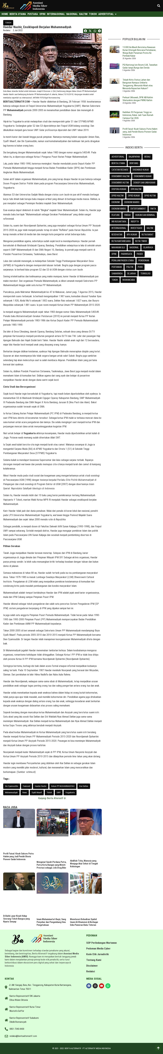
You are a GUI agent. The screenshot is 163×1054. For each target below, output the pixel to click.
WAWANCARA (128, 280)
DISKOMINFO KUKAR (143, 176)
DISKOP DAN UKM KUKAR (144, 182)
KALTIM (150, 228)
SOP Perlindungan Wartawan (101, 942)
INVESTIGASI (136, 228)
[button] (158, 5)
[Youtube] (101, 985)
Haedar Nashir (40, 786)
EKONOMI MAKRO (131, 202)
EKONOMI (116, 202)
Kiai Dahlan (83, 786)
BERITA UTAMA (118, 163)
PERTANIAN (117, 267)
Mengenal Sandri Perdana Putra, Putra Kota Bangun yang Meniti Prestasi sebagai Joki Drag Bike (51, 865)
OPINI (114, 254)
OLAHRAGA (148, 247)
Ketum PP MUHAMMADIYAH (62, 786)
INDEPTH (135, 221)
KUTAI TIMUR (141, 241)
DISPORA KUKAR (119, 189)
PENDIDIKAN (143, 260)
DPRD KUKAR (134, 195)
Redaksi (90, 971)
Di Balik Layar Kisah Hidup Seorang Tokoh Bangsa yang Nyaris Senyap (16, 919)
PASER (140, 254)
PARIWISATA (126, 254)
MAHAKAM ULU (118, 247)
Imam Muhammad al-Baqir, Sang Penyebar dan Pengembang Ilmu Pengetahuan (51, 922)
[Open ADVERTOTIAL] (115, 14)
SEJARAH (131, 273)
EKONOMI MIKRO (119, 208)
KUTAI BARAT (147, 234)
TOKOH (8, 22)
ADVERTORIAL (118, 156)
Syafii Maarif (37, 792)
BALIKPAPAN (134, 156)
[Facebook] (88, 985)
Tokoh (49, 792)
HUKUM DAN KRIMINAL (145, 215)
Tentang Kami (93, 960)
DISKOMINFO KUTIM (120, 182)
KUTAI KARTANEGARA (121, 241)
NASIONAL (134, 247)
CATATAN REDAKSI (120, 169)
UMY (59, 792)
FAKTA (153, 208)
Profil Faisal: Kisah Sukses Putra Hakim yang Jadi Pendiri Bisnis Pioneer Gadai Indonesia (18, 856)
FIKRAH (127, 215)
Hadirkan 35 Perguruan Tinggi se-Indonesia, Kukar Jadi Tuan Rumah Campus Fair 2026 (138, 115)
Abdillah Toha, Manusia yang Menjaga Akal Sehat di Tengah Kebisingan (84, 863)
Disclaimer (92, 965)
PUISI (140, 267)
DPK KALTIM (136, 189)
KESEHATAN (117, 234)
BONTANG (134, 163)
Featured (26, 786)
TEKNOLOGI (145, 273)
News (24, 792)
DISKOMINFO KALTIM (120, 176)
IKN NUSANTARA (119, 221)
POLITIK (129, 267)
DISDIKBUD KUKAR (141, 169)
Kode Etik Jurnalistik (97, 954)
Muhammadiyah (11, 792)
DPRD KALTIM (118, 195)
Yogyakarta (70, 792)
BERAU (147, 156)
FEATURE (116, 215)
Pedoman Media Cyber (98, 948)
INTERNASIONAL (119, 228)
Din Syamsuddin (11, 786)
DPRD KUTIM (150, 195)
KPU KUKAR (132, 234)
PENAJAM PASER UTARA (123, 260)
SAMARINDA (117, 273)
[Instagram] (95, 985)
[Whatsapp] (107, 985)
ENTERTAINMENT (138, 208)
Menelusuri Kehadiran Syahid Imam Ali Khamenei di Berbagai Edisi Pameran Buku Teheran (84, 922)
